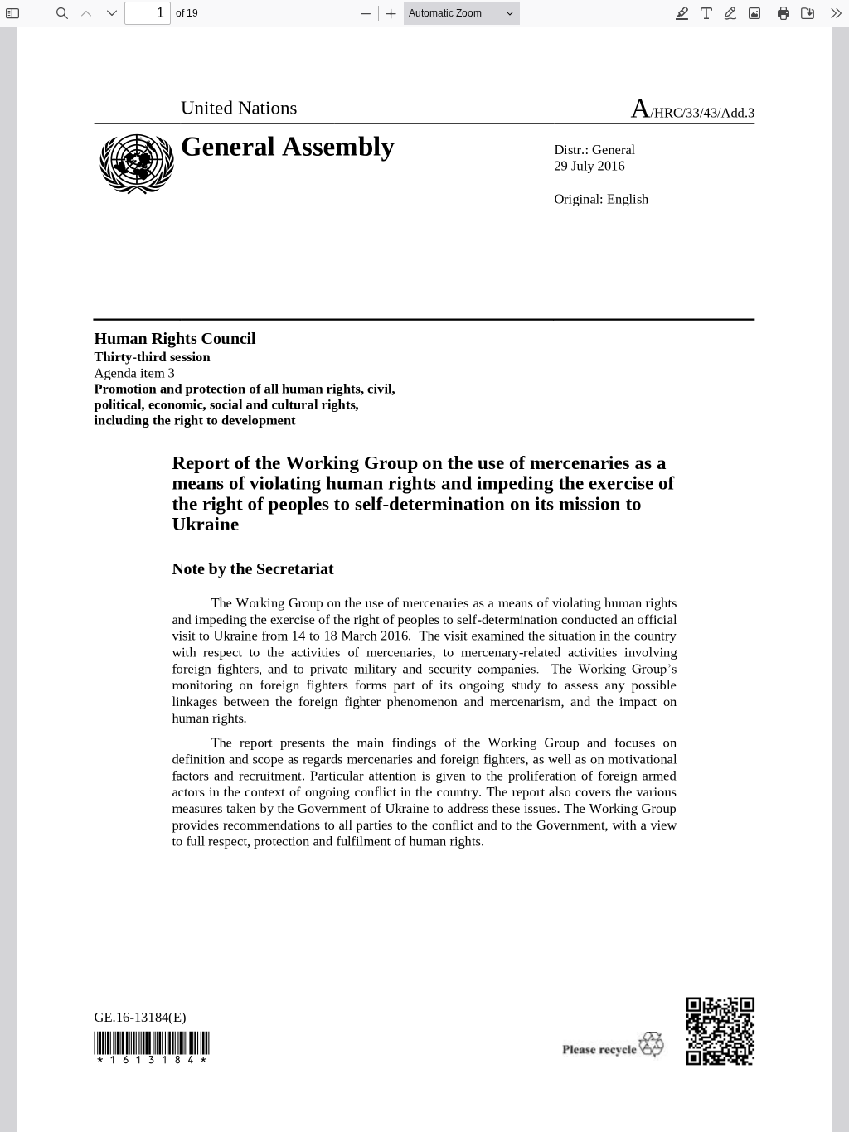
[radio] (682, 13)
